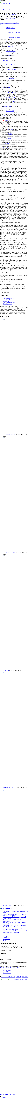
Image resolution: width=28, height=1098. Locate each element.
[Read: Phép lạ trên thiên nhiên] (4, 320)
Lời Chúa (5, 936)
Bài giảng (5, 934)
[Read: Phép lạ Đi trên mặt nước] (4, 672)
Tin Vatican (8, 908)
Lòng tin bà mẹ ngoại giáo (9, 552)
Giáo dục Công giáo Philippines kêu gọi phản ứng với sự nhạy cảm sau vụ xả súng (15, 931)
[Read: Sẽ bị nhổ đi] (4, 556)
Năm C (7, 23)
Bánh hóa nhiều (7, 905)
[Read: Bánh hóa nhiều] (4, 790)
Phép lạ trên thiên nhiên (9, 434)
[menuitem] (15, 51)
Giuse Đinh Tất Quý (14, 23)
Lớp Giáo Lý (6, 939)
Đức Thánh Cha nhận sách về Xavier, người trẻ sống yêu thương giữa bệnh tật (14, 928)
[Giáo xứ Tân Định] (5, 3)
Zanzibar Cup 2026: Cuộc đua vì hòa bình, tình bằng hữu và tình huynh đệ (14, 915)
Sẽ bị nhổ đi (6, 670)
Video (4, 940)
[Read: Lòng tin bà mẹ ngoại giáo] (4, 438)
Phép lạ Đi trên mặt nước (9, 787)
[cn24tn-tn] (14, 25)
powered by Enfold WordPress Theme (9, 967)
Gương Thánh (6, 937)
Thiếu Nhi (2, 23)
